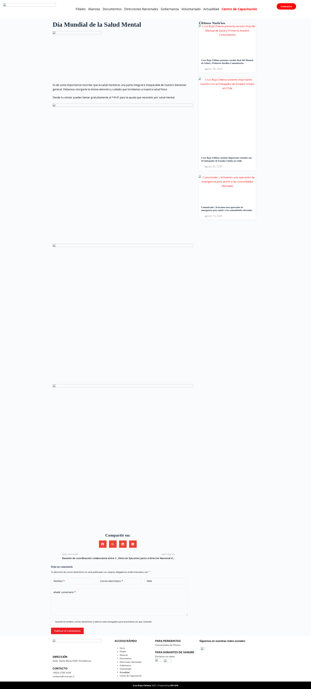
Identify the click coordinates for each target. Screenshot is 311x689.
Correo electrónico (111, 581)
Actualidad (211, 9)
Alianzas (94, 9)
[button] (103, 544)
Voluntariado (191, 9)
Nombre (59, 581)
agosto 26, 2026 (213, 166)
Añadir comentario (64, 592)
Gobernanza (170, 9)
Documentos (112, 9)
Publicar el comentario (67, 630)
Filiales (81, 9)
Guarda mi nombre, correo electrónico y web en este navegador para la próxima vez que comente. (103, 621)
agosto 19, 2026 (213, 216)
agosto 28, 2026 (213, 69)
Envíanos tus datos (165, 656)
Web (149, 581)
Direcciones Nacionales (141, 9)
